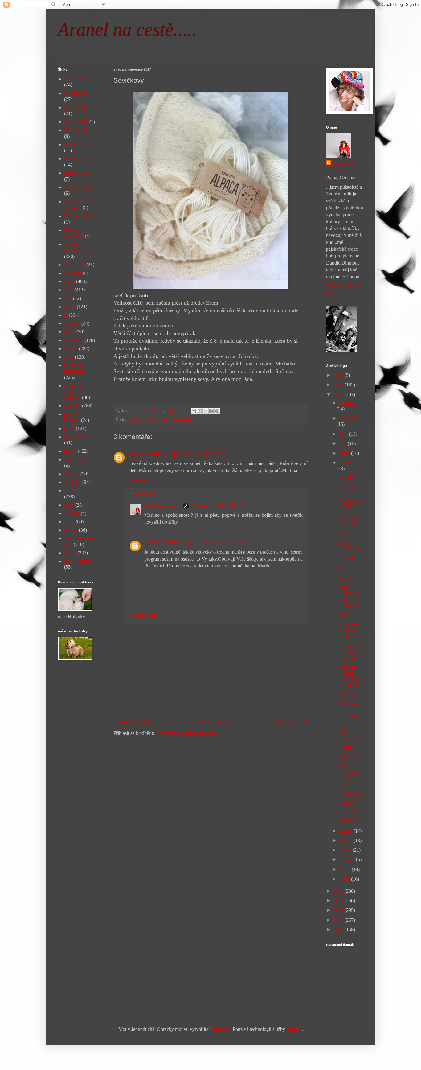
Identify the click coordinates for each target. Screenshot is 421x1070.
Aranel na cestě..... (127, 29)
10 (340, 533)
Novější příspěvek (132, 721)
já (65, 315)
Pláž (342, 568)
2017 (339, 394)
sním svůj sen (77, 459)
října (344, 434)
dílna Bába (74, 264)
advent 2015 (76, 107)
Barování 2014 (78, 158)
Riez (342, 614)
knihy (69, 331)
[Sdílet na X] (205, 411)
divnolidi (72, 273)
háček (70, 306)
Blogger (294, 1029)
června (346, 830)
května (346, 840)
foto (68, 298)
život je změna (78, 561)
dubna (346, 850)
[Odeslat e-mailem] (194, 411)
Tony (69, 521)
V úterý (345, 558)
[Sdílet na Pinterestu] (217, 411)
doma (69, 281)
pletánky (136, 419)
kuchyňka (73, 340)
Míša (69, 357)
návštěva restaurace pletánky (74, 391)
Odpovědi (145, 493)
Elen (68, 289)
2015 (339, 900)
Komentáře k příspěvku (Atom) (185, 733)
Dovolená (348, 694)
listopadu (348, 418)
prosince (347, 402)
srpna (345, 453)
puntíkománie (77, 436)
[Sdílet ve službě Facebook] (211, 411)
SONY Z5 (74, 490)
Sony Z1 (72, 482)
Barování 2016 (78, 187)
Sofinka (152, 419)
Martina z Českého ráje (153, 454)
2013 (339, 920)
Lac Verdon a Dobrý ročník (349, 651)
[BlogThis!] (200, 411)
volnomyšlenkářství (179, 419)
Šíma (69, 505)
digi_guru (220, 1029)
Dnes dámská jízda (348, 771)
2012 (339, 929)
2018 (339, 384)
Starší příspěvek (290, 721)
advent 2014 (76, 93)
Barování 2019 (78, 216)
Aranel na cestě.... (162, 505)
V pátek (346, 747)
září (343, 443)
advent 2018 (76, 121)
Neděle (345, 577)
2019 (339, 375)
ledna (345, 879)
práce (69, 428)
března (346, 859)
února (345, 869)
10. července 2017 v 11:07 (221, 542)
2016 (339, 891)
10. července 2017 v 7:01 (204, 454)
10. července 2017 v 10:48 (216, 505)
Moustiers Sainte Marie (348, 630)
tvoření (71, 530)
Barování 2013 (78, 144)
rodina (70, 451)
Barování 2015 (78, 172)
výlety (70, 552)
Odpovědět (139, 479)
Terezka (72, 513)
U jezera (346, 476)
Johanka (72, 323)
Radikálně (348, 756)
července (348, 462)
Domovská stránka (212, 721)
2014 (339, 910)
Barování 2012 (78, 130)
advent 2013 (76, 78)
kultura (71, 348)
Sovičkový (348, 818)
